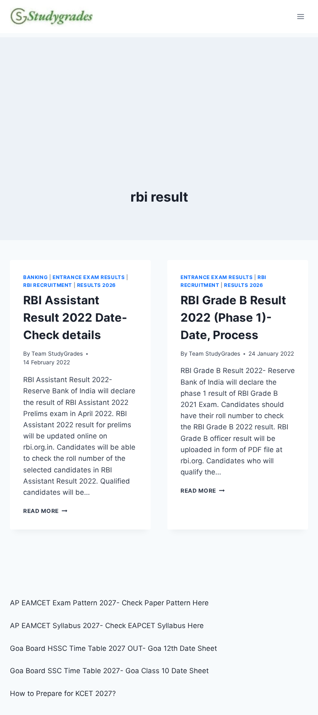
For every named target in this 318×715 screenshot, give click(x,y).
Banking (35, 277)
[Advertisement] (159, 95)
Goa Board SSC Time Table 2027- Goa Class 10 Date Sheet (109, 671)
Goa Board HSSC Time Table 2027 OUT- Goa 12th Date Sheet (113, 648)
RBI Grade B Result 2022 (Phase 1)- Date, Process (233, 317)
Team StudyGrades (57, 353)
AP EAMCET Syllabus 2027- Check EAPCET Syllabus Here (107, 625)
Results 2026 (96, 285)
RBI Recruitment (47, 285)
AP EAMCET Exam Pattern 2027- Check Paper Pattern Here (109, 603)
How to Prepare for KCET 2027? (63, 693)
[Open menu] (300, 16)
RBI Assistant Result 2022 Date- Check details (75, 317)
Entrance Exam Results (89, 277)
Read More (45, 511)
